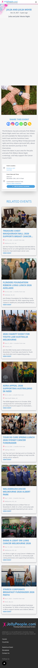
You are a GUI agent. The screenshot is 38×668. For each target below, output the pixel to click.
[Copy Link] (29, 124)
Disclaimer (5, 650)
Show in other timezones (14, 183)
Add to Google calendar (21, 186)
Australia (9, 170)
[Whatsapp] (21, 124)
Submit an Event (7, 647)
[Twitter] (17, 124)
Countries (5, 642)
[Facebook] (8, 124)
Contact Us (5, 653)
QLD (14, 168)
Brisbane (9, 168)
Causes (4, 639)
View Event (7, 253)
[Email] (25, 124)
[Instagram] (12, 124)
